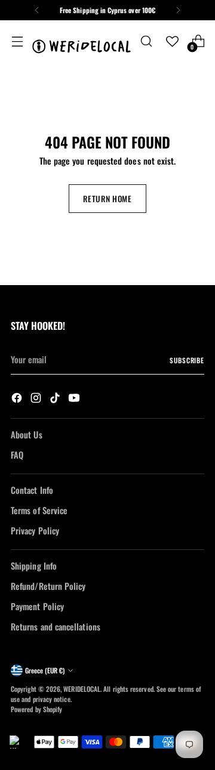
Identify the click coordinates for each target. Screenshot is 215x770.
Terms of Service (39, 510)
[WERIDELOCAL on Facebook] (18, 399)
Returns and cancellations (55, 626)
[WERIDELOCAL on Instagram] (37, 399)
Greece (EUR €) (44, 670)
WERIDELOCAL (81, 689)
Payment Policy (37, 606)
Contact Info (32, 490)
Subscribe (187, 360)
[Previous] (37, 10)
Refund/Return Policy (48, 586)
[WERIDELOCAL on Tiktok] (56, 399)
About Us (26, 434)
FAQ (17, 455)
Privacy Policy (35, 530)
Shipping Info (34, 565)
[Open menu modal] (17, 41)
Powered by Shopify (36, 709)
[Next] (178, 10)
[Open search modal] (146, 41)
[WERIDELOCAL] (81, 41)
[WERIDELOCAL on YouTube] (75, 399)
